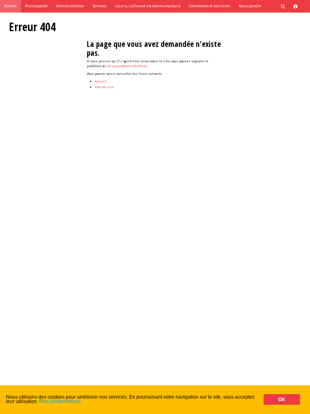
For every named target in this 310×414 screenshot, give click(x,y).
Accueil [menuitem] (10, 5)
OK (281, 399)
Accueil (101, 81)
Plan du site (104, 87)
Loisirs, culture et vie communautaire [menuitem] (147, 5)
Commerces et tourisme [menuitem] (209, 5)
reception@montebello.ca (127, 66)
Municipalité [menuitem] (36, 5)
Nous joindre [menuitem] (250, 5)
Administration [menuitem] (70, 5)
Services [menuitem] (99, 5)
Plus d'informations (60, 401)
